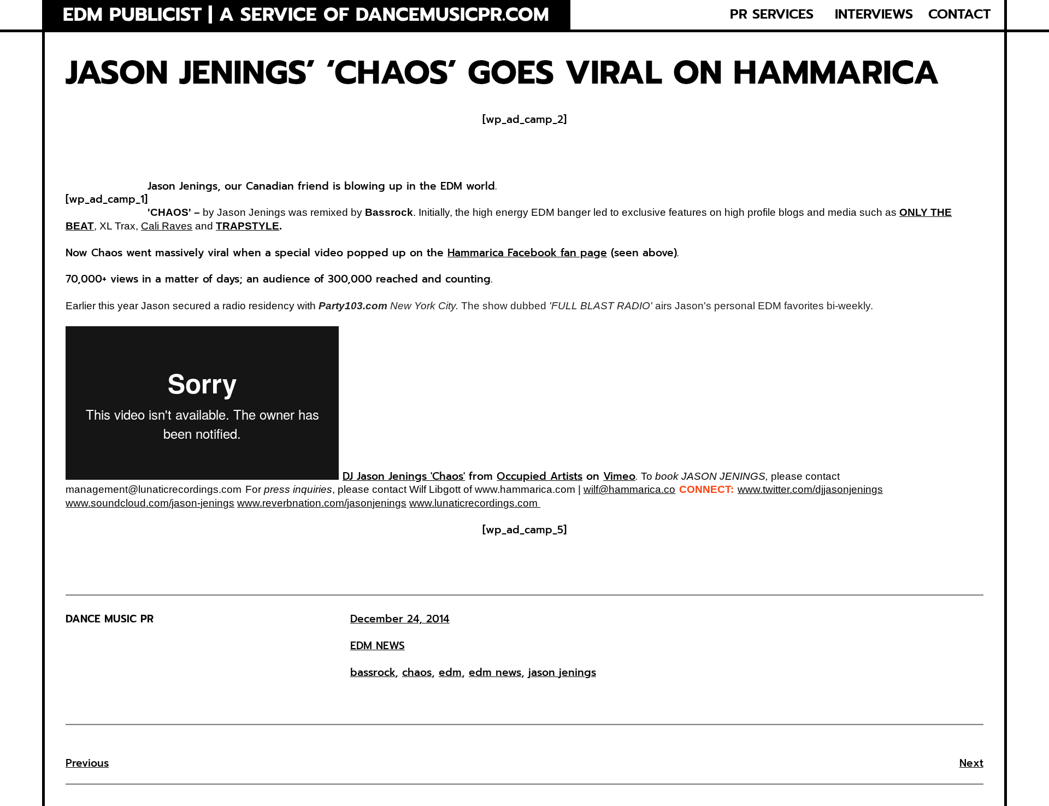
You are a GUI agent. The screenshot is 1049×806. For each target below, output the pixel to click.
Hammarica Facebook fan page (527, 253)
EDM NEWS (377, 646)
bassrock (372, 672)
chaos (417, 672)
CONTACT (959, 14)
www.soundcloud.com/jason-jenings (150, 503)
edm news (495, 672)
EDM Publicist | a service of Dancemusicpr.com (306, 15)
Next (971, 763)
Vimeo (619, 476)
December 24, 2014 (400, 619)
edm (450, 672)
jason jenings (562, 672)
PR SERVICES (772, 14)
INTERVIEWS (874, 14)
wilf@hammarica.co (629, 489)
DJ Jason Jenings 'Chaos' (404, 476)
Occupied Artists (539, 476)
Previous (87, 763)
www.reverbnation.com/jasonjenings (321, 503)
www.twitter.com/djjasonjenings (810, 489)
